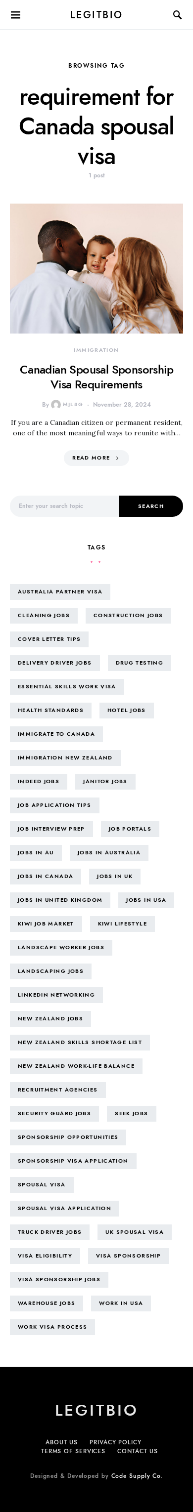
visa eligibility (45, 1256)
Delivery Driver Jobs (55, 663)
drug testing (140, 663)
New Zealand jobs (50, 1018)
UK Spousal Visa (134, 1232)
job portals (130, 829)
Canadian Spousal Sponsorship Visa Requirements (96, 376)
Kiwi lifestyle (122, 923)
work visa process (52, 1327)
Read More (91, 458)
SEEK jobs (131, 1113)
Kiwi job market (46, 923)
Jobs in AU (36, 852)
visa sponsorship (128, 1256)
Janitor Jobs (105, 781)
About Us (62, 1442)
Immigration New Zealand (65, 757)
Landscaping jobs (51, 971)
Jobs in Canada (45, 876)
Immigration (96, 350)
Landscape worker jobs (61, 947)
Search (151, 506)
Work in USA (121, 1303)
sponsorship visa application (73, 1161)
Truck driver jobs (50, 1232)
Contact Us (137, 1451)
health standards (51, 710)
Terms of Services (73, 1451)
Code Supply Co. (137, 1476)
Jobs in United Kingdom (60, 900)
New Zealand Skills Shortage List (80, 1042)
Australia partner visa (60, 591)
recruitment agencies (58, 1089)
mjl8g (73, 404)
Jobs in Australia (109, 852)
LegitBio (96, 15)
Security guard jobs (54, 1113)
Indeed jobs (38, 781)
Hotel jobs (126, 710)
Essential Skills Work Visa (67, 686)
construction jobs (128, 615)
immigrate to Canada (56, 734)
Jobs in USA (146, 900)
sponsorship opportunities (68, 1137)
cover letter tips (49, 639)
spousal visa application (64, 1208)
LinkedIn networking (56, 995)
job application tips (55, 805)
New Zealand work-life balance (76, 1066)
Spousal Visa (42, 1184)
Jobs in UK (115, 876)
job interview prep (51, 829)
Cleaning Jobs (44, 615)
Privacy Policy (116, 1442)
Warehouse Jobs (46, 1303)
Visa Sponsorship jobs (59, 1279)
